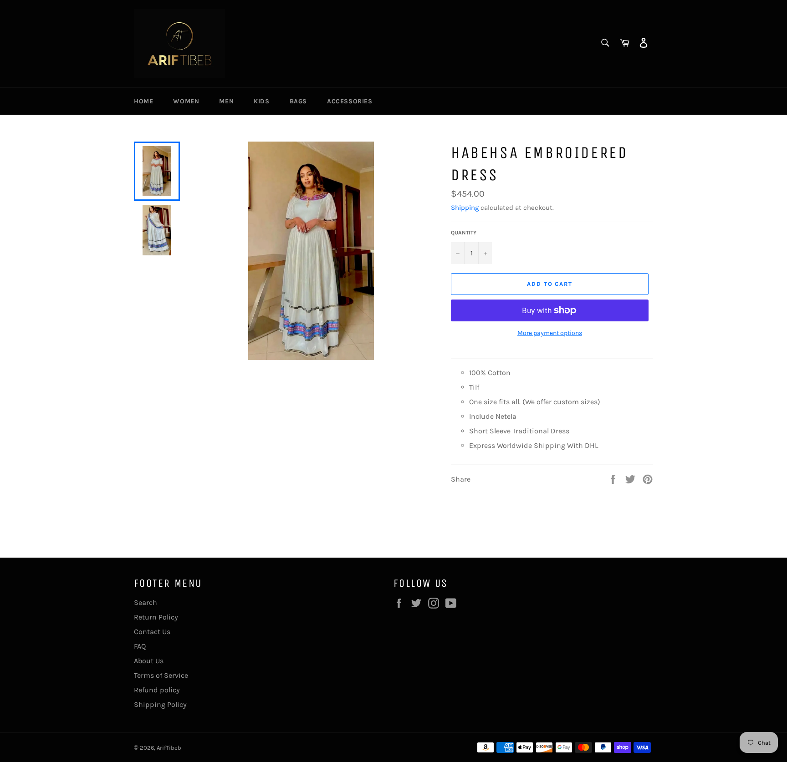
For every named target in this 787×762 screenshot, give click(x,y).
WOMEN (186, 101)
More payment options (549, 333)
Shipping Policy (160, 704)
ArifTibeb (169, 747)
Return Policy (156, 617)
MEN (226, 101)
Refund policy (157, 690)
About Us (149, 660)
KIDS (261, 101)
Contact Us (152, 631)
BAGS (298, 101)
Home (143, 101)
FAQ (140, 646)
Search (145, 602)
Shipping (465, 207)
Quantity (463, 232)
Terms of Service (161, 675)
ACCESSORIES (350, 101)
